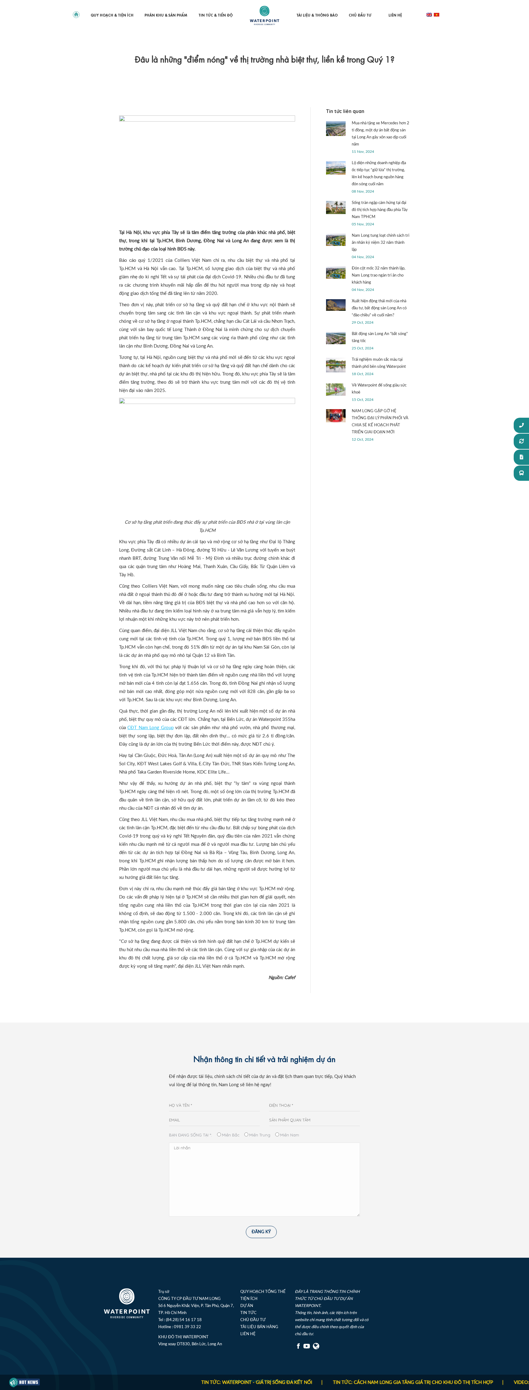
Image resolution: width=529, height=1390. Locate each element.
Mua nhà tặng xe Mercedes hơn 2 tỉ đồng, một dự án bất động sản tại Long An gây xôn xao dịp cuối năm (380, 133)
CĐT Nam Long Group (150, 727)
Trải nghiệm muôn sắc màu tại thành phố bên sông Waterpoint (379, 363)
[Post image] (336, 128)
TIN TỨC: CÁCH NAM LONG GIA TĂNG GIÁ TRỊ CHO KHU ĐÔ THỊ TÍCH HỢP (382, 1382)
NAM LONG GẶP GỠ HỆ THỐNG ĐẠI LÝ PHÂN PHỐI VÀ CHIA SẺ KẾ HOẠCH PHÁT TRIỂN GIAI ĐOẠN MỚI (380, 421)
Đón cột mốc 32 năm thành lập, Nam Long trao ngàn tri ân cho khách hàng (378, 275)
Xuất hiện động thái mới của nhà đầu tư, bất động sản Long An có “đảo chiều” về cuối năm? (379, 308)
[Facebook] (298, 1348)
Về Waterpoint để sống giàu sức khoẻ (379, 388)
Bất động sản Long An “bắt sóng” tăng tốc (380, 337)
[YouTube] (306, 1348)
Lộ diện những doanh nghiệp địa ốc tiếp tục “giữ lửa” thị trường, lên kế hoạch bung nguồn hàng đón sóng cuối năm (379, 173)
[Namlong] (316, 1348)
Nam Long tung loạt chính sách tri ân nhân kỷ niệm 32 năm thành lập (380, 243)
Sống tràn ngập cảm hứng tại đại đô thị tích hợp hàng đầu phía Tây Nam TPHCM (380, 210)
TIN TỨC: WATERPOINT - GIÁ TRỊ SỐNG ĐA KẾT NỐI (225, 1382)
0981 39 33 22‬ (187, 1327)
